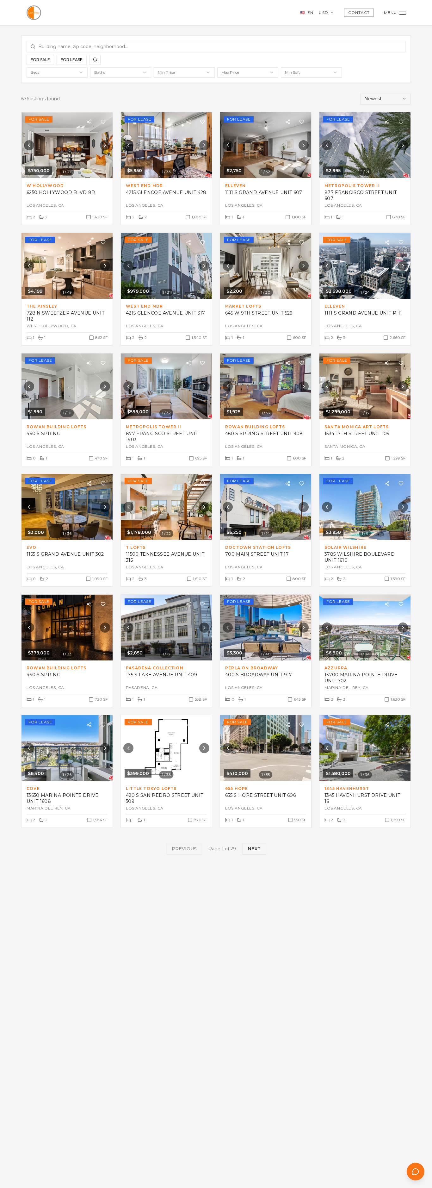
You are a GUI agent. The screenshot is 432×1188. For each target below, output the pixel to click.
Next (254, 849)
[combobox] (57, 72)
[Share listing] (89, 122)
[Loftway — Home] (33, 12)
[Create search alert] (95, 60)
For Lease (72, 59)
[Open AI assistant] (415, 1171)
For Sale (40, 59)
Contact (359, 12)
